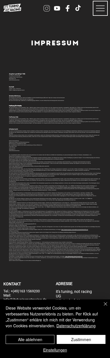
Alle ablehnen (30, 339)
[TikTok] (78, 8)
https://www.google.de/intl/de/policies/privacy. (65, 200)
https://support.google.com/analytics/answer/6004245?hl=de (74, 229)
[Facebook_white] (67, 8)
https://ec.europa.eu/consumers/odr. (57, 97)
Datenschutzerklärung (76, 325)
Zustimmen (81, 339)
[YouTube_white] (57, 8)
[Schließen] (102, 307)
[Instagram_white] (46, 8)
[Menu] (100, 8)
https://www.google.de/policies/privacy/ (73, 256)
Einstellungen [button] (55, 350)
